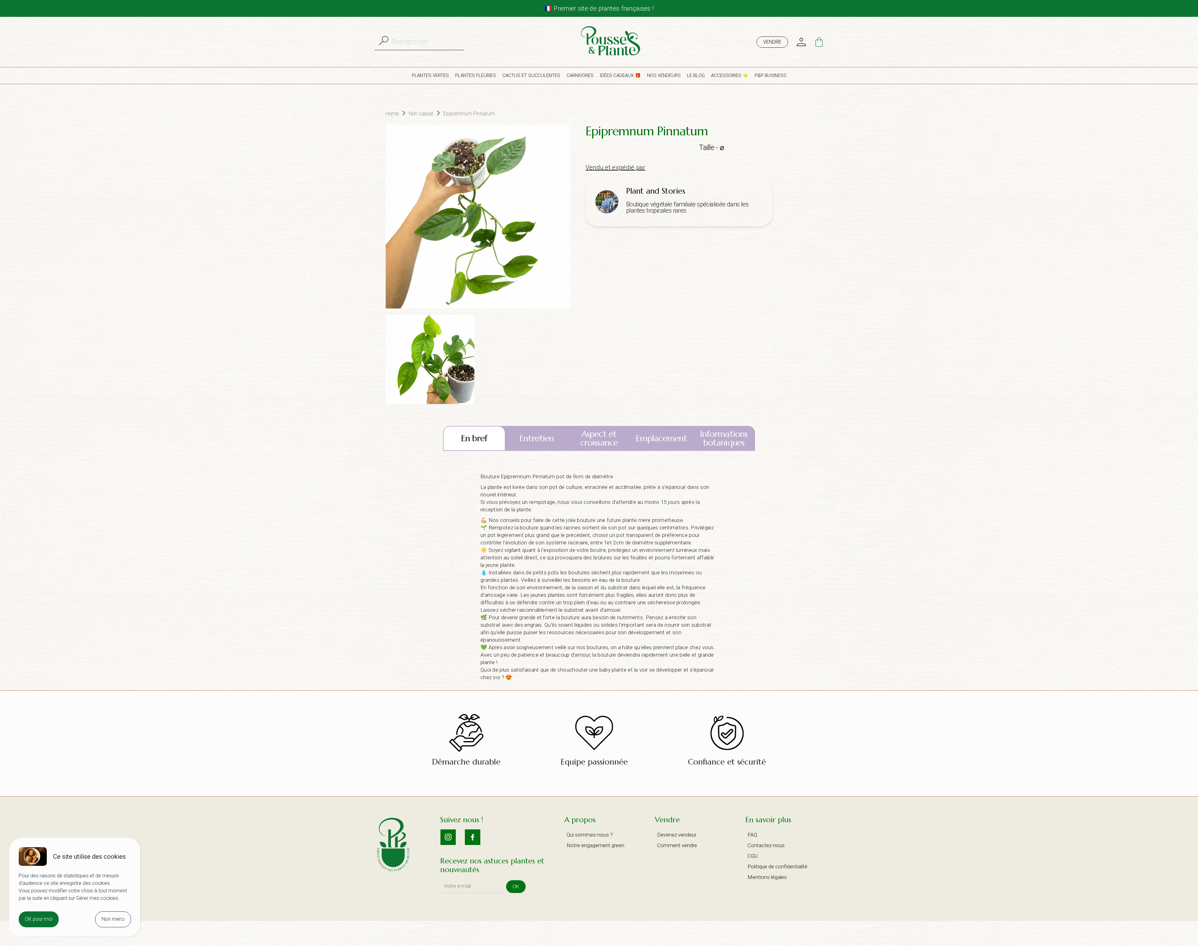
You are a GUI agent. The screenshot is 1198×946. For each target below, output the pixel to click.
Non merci (113, 919)
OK (516, 887)
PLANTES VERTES (430, 75)
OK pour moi (38, 919)
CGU (752, 856)
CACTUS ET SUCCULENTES (531, 75)
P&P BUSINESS (770, 75)
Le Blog (696, 75)
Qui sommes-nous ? (590, 835)
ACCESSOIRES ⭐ (729, 75)
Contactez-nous (766, 845)
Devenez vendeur (676, 835)
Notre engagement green (595, 845)
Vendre (772, 42)
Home (392, 113)
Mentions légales (767, 877)
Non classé (421, 113)
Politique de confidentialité (777, 866)
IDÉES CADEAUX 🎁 (620, 75)
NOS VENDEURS (664, 75)
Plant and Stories (655, 191)
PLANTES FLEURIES (475, 75)
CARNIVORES (580, 75)
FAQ (752, 835)
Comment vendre (677, 845)
